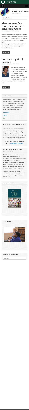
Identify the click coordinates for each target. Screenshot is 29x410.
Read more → (6, 52)
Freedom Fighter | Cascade (12, 60)
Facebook (6, 112)
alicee (4, 31)
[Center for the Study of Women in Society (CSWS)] (14, 12)
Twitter (5, 115)
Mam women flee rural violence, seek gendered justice (13, 26)
